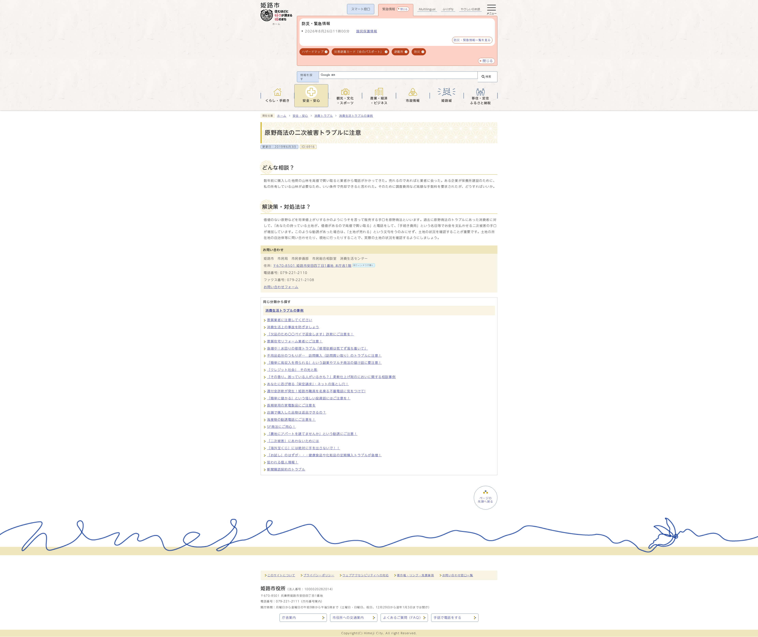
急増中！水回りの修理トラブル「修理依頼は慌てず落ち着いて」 (317, 348)
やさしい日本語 (470, 9)
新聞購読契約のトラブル (286, 469)
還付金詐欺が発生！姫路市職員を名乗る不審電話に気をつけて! (316, 391)
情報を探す (306, 77)
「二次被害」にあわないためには (293, 441)
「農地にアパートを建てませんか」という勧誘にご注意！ (312, 433)
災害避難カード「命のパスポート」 (359, 51)
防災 (417, 51)
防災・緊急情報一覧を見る (472, 40)
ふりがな (448, 9)
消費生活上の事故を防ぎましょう (293, 327)
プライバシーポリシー (318, 575)
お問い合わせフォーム (281, 287)
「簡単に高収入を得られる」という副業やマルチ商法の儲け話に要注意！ (324, 362)
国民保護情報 (366, 31)
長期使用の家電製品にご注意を (291, 405)
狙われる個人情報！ (282, 462)
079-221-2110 (294, 272)
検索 (488, 76)
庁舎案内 (289, 617)
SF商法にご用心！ (281, 426)
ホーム (281, 115)
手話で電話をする (448, 617)
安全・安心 (300, 115)
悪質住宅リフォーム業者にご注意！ (295, 341)
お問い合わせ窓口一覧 (457, 575)
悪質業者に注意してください (289, 320)
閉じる (488, 60)
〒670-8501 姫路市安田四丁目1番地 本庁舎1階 (323, 265)
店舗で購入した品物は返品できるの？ (296, 412)
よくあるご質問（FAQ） (403, 617)
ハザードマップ (313, 51)
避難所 (398, 51)
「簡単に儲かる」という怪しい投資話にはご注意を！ (308, 398)
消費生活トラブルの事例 (356, 115)
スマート (360, 9)
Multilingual (427, 9)
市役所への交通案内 (348, 617)
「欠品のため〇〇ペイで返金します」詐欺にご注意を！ (310, 334)
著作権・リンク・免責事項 (415, 575)
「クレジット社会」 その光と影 (292, 369)
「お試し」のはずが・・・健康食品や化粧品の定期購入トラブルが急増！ (324, 455)
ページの (485, 500)
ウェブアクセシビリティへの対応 (365, 575)
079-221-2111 (287, 601)
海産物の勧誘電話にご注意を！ (291, 419)
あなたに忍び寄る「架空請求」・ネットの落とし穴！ (308, 384)
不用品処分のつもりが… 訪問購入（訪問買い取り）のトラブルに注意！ (324, 355)
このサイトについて (281, 575)
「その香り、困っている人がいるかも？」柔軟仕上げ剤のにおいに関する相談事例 (331, 376)
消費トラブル (323, 115)
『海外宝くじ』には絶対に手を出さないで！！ (303, 448)
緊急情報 (394, 9)
